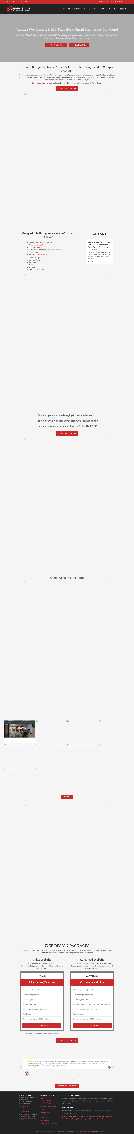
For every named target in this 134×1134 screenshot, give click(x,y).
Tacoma (64, 1116)
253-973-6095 (87, 1131)
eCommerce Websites (48, 1104)
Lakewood (71, 1116)
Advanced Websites (47, 1102)
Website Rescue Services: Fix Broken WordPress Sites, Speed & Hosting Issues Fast (99, 246)
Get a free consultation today (42, 83)
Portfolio (103, 9)
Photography (45, 1120)
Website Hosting (46, 1112)
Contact (123, 9)
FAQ (110, 9)
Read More (91, 261)
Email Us (22, 1109)
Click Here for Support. (87, 1101)
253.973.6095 (24, 1106)
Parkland (102, 1116)
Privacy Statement (101, 1131)
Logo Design (93, 9)
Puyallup (74, 1119)
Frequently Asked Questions (49, 1123)
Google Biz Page (24, 1111)
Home (63, 9)
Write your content (35, 247)
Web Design (44, 1098)
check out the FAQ (107, 1101)
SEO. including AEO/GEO (44, 242)
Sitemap (93, 1131)
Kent (79, 1119)
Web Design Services (74, 9)
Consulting (44, 1117)
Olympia (82, 1116)
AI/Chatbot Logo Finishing (38, 254)
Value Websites (46, 1100)
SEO (85, 9)
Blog (115, 9)
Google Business (43, 245)
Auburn (77, 1116)
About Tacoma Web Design (49, 1106)
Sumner (68, 1119)
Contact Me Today (103, 1)
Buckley (99, 1119)
